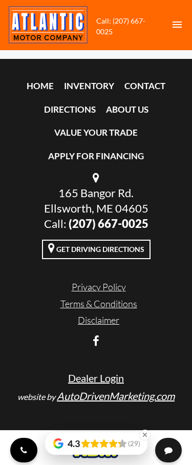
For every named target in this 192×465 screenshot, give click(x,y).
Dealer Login (96, 378)
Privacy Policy (99, 286)
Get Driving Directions (99, 249)
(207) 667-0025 (108, 223)
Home (40, 85)
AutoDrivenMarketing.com (116, 396)
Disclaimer (98, 320)
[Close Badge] (145, 435)
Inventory (89, 85)
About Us (127, 109)
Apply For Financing (96, 156)
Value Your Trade (96, 132)
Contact (144, 85)
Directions (70, 109)
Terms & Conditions (98, 303)
